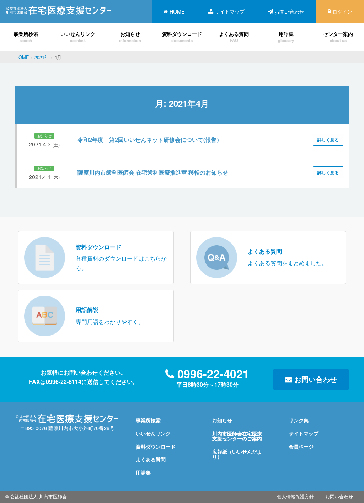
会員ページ (301, 446)
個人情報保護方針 (295, 496)
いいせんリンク (77, 36)
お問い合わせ (289, 11)
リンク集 (299, 420)
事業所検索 (26, 36)
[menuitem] (174, 11)
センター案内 (338, 36)
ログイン (342, 11)
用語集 (286, 36)
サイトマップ (230, 11)
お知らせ (130, 36)
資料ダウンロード (182, 36)
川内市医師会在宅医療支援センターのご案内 (237, 436)
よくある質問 (234, 36)
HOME (177, 11)
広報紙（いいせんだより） (237, 454)
